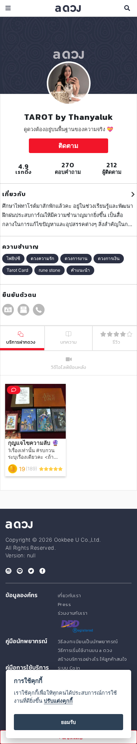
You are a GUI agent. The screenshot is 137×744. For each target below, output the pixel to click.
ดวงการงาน (76, 258)
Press (64, 604)
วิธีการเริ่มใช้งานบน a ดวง (85, 650)
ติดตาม (68, 145)
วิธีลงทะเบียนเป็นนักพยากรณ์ (88, 641)
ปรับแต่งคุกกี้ (58, 701)
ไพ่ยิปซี (13, 258)
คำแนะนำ (80, 270)
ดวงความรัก (42, 258)
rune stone (49, 270)
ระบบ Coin (69, 667)
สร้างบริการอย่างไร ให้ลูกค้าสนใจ (92, 659)
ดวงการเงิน (108, 258)
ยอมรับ (68, 722)
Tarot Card (17, 270)
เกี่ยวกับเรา (69, 595)
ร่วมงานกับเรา (72, 613)
